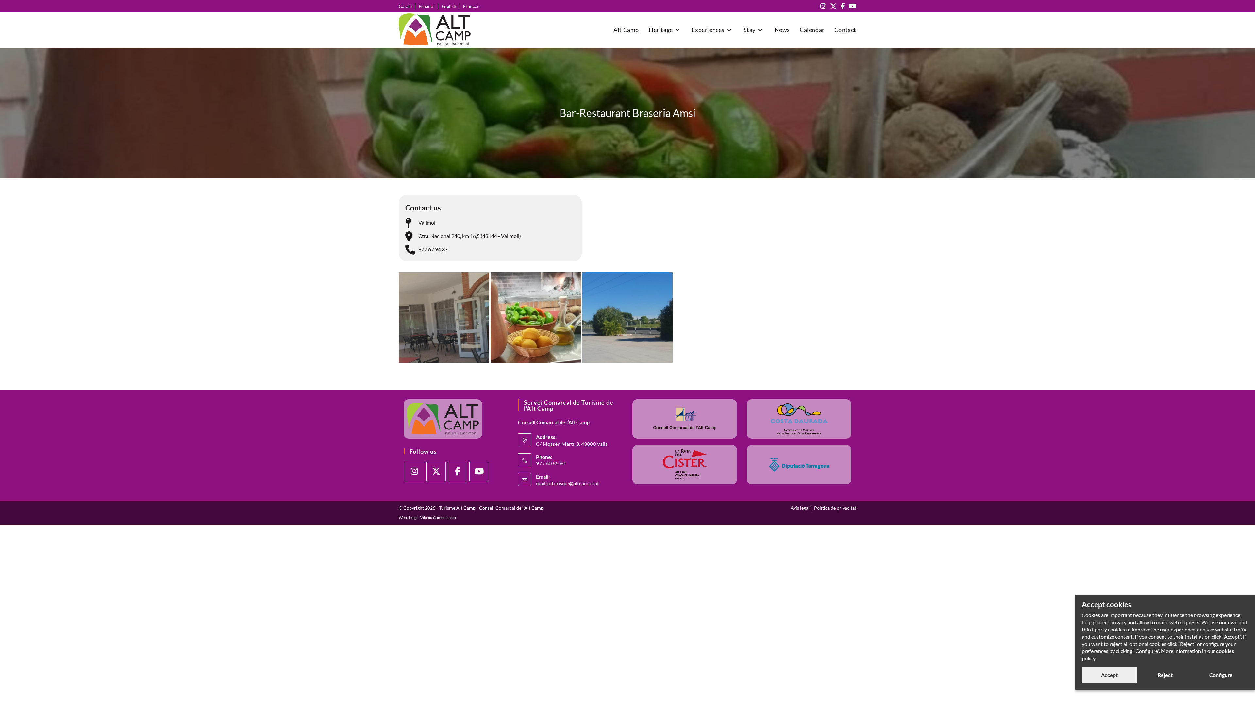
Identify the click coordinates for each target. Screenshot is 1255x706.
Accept (1109, 675)
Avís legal (800, 508)
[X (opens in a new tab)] (833, 6)
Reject (1165, 675)
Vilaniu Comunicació (438, 517)
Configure (1221, 675)
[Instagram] (414, 471)
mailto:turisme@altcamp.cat (567, 483)
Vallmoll (427, 222)
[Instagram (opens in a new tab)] (823, 6)
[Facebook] (457, 471)
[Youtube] (479, 471)
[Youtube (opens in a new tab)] (851, 6)
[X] (436, 471)
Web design (409, 517)
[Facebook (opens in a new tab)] (843, 6)
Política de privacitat (835, 508)
